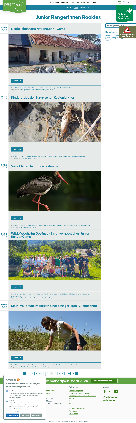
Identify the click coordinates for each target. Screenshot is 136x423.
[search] (124, 2)
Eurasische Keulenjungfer (77, 156)
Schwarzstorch (86, 225)
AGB (58, 421)
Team (51, 89)
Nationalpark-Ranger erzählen (34, 298)
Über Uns (85, 2)
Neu (70, 87)
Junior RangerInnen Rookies (40, 294)
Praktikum (59, 225)
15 (73, 373)
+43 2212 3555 (46, 401)
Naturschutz (29, 158)
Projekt (34, 87)
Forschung (52, 225)
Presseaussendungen (77, 408)
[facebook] (104, 391)
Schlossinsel (131, 38)
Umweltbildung (50, 87)
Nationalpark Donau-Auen (23, 87)
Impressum (52, 421)
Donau (51, 156)
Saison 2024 (41, 87)
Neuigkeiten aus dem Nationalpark (32, 89)
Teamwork (85, 294)
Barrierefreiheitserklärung (79, 421)
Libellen (60, 156)
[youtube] (116, 391)
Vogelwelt (72, 225)
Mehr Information (14, 411)
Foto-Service (74, 411)
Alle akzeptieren (12, 415)
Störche (78, 225)
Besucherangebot (76, 391)
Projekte (46, 89)
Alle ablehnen (36, 415)
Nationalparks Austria (56, 294)
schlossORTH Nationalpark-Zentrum (57, 365)
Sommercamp (76, 294)
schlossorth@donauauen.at (50, 403)
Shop (94, 2)
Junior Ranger (49, 298)
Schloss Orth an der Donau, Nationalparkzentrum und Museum (82, 394)
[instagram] (110, 391)
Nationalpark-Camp (61, 87)
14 (69, 373)
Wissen (64, 2)
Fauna (55, 156)
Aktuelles (74, 2)
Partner (72, 403)
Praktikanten (25, 227)
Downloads (84, 8)
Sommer (34, 365)
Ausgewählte (25, 415)
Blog (76, 8)
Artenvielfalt (36, 156)
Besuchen (54, 2)
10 (63, 373)
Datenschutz (66, 421)
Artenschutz (44, 156)
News (69, 8)
